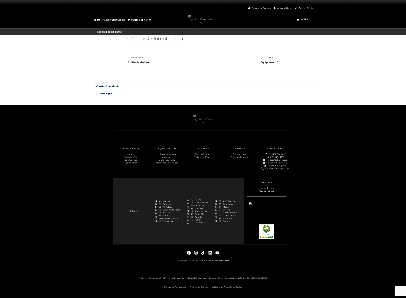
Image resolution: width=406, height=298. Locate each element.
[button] (203, 86)
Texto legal (105, 93)
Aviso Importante (109, 86)
